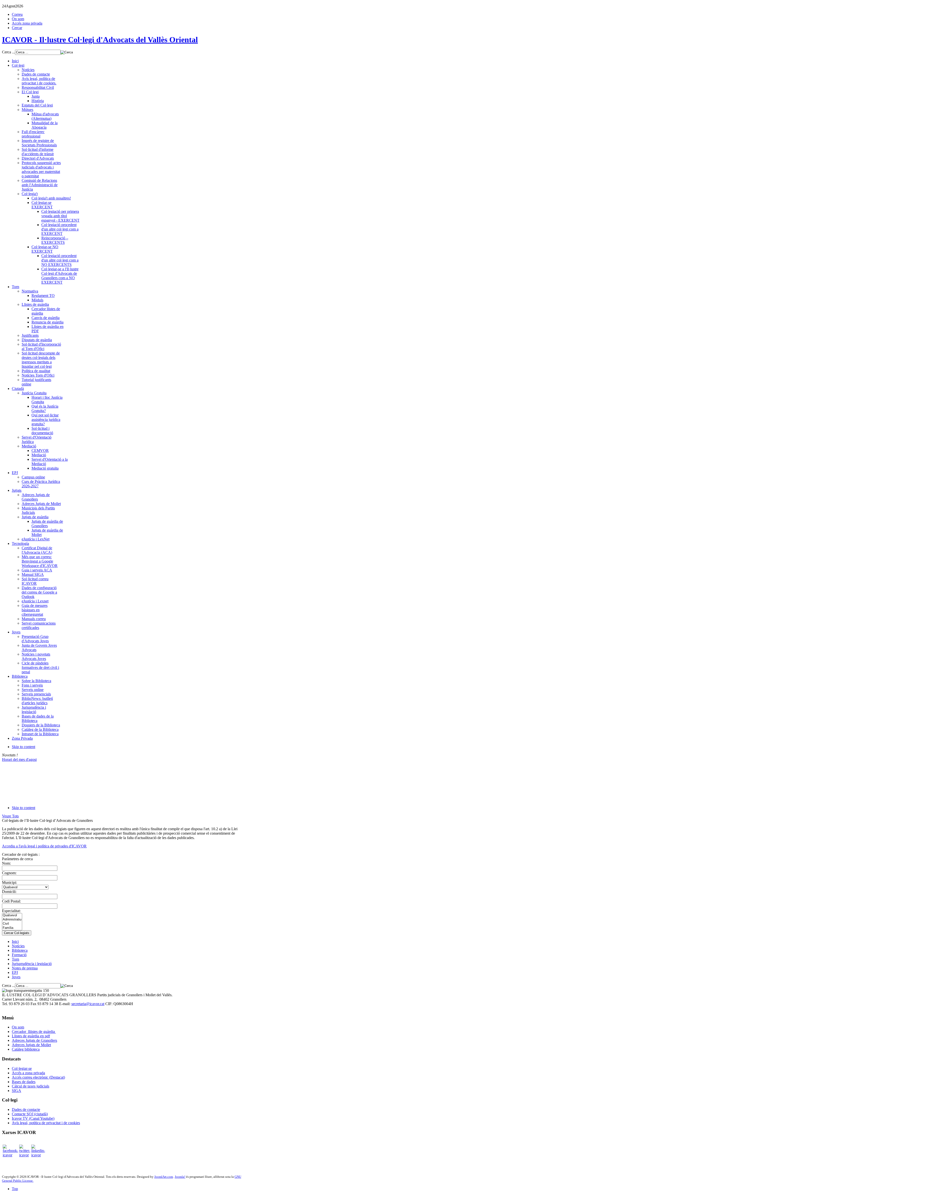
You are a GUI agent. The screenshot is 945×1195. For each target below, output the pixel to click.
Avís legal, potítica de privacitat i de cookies (46, 1123)
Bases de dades (23, 1082)
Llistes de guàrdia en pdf (31, 1036)
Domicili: (9, 891)
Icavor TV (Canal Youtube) (33, 1118)
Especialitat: (11, 911)
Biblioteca (20, 950)
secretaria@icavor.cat (87, 1004)
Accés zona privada (27, 23)
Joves (16, 977)
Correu (17, 14)
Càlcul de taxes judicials (30, 1086)
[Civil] (12, 924)
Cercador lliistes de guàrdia (34, 1031)
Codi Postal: (11, 901)
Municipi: (9, 882)
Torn (15, 959)
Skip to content (23, 747)
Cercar (17, 28)
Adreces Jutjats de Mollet (31, 1045)
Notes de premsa (25, 968)
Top (15, 1189)
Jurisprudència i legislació (32, 964)
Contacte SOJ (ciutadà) (30, 1114)
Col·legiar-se (22, 1068)
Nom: (6, 863)
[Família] (12, 928)
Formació (19, 955)
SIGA (16, 1090)
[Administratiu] (12, 920)
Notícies (18, 946)
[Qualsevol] (12, 915)
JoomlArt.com (163, 1177)
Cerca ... (8, 52)
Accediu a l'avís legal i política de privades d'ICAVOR (44, 846)
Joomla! (180, 1177)
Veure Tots (10, 816)
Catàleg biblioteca (26, 1049)
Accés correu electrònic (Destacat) (38, 1077)
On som (18, 19)
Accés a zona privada (28, 1073)
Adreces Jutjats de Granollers (34, 1040)
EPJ (15, 972)
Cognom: (9, 873)
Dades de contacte (26, 1109)
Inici (15, 941)
